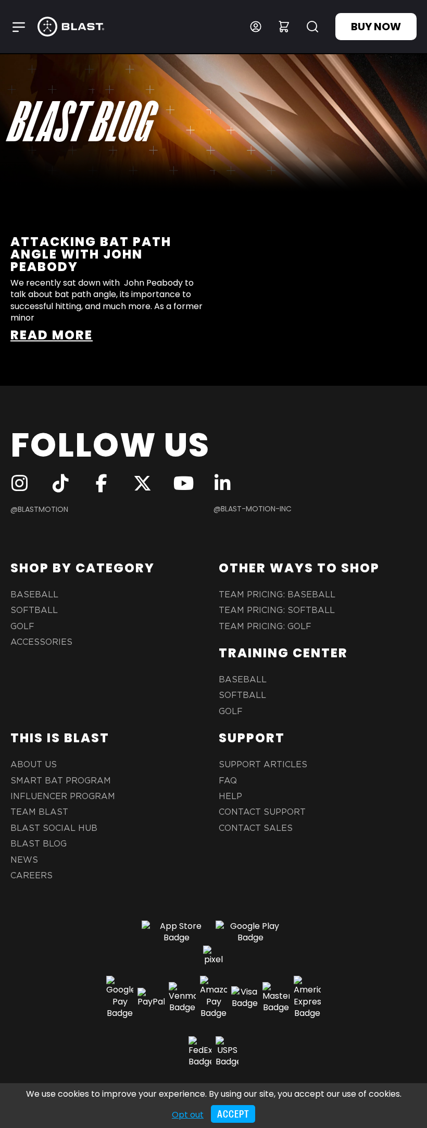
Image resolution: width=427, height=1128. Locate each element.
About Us (33, 765)
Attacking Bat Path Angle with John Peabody (90, 254)
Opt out (188, 1115)
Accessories (41, 642)
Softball (34, 610)
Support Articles (263, 765)
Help (230, 796)
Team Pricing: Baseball (277, 595)
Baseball (34, 595)
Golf (22, 626)
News (24, 860)
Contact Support (262, 812)
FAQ (228, 781)
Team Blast (39, 812)
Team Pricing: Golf (265, 626)
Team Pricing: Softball (277, 610)
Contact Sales (256, 828)
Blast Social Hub (53, 828)
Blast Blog (38, 844)
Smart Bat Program (60, 781)
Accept (233, 1114)
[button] (18, 26)
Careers (31, 876)
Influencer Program (62, 796)
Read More (51, 335)
